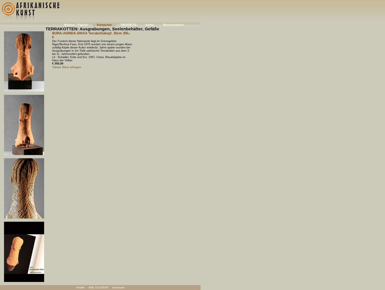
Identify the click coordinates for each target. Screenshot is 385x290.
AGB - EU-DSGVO (98, 287)
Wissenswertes (173, 24)
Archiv (149, 24)
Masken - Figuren (76, 24)
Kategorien (104, 24)
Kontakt (80, 287)
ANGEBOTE (129, 24)
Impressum (118, 287)
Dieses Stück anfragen (67, 67)
